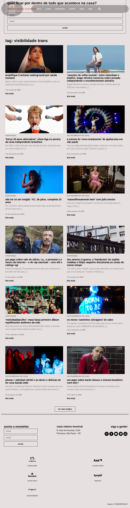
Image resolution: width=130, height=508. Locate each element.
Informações (60, 9)
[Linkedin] (121, 434)
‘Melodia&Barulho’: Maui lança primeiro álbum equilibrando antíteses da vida (32, 321)
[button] (99, 9)
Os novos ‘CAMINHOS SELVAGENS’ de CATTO (90, 319)
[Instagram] (107, 434)
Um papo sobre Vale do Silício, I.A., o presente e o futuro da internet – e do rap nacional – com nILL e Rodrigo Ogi (33, 262)
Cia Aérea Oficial (97, 466)
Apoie (82, 9)
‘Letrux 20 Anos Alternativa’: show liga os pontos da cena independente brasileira (33, 140)
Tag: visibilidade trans (26, 40)
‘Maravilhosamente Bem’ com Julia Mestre (91, 199)
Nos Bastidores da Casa (78, 135)
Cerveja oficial (32, 481)
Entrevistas (10, 135)
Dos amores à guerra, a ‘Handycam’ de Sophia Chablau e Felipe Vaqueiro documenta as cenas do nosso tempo (95, 262)
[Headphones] (125, 434)
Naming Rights (32, 466)
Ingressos (97, 481)
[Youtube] (116, 434)
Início (39, 9)
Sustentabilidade (32, 496)
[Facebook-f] (111, 434)
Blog (90, 9)
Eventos (72, 9)
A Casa (48, 9)
